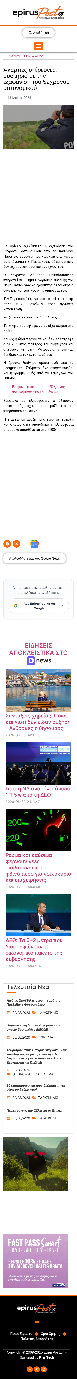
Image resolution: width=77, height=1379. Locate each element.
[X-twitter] (37, 1369)
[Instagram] (44, 1369)
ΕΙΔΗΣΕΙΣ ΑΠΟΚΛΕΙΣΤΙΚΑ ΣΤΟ (38, 652)
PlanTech (46, 1358)
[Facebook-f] (30, 1369)
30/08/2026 (21, 1012)
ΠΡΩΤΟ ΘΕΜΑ (33, 55)
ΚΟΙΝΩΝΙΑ (15, 55)
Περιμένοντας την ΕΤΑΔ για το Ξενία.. (34, 1110)
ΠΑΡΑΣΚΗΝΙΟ (48, 1012)
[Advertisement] (38, 196)
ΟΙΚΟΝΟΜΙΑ (21, 1074)
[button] (38, 46)
